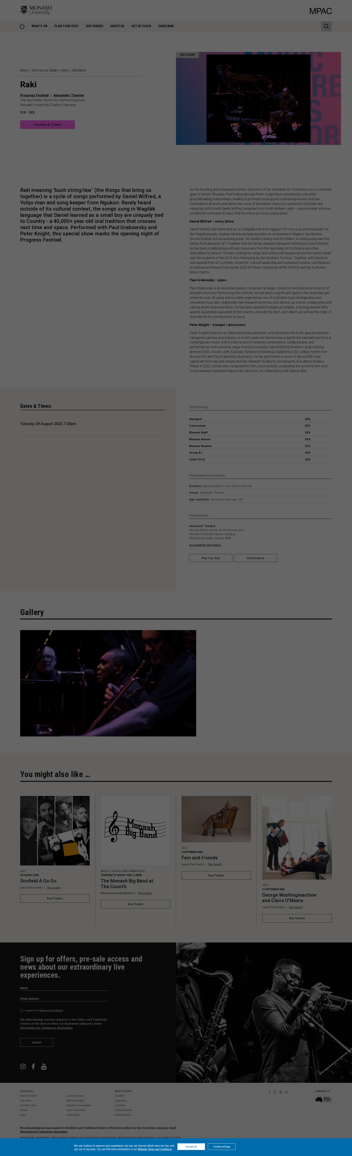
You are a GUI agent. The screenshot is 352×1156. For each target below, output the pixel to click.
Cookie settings (221, 1146)
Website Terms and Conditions (155, 1149)
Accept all (191, 1146)
